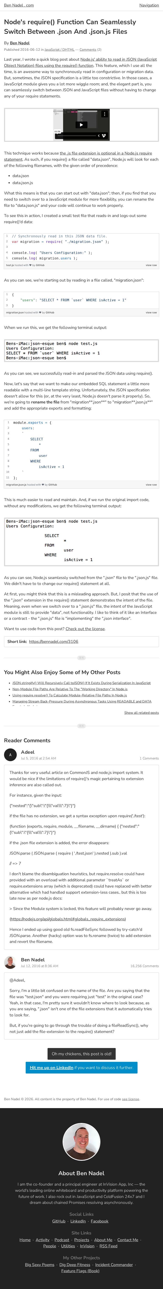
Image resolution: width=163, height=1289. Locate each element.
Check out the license (85, 629)
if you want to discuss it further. (81, 1068)
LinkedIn (78, 1221)
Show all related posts (141, 712)
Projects (81, 1240)
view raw (151, 265)
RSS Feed (108, 1246)
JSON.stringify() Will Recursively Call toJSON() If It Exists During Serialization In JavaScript (82, 683)
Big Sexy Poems (39, 1265)
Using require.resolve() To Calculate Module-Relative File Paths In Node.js (70, 695)
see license (130, 1099)
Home (25, 1240)
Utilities (68, 1246)
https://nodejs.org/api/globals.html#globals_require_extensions (68, 919)
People (49, 1246)
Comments (88, 49)
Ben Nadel (20, 43)
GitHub (40, 265)
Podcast (62, 1240)
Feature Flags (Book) (80, 1271)
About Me (103, 1240)
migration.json (15, 312)
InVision (87, 1246)
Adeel (28, 752)
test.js (10, 265)
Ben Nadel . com (19, 5)
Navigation (149, 5)
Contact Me (127, 1240)
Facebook (99, 1221)
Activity (42, 1240)
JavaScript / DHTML (59, 49)
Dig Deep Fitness (74, 1265)
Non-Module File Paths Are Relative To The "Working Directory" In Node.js (70, 689)
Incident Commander (114, 1265)
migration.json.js (16, 484)
